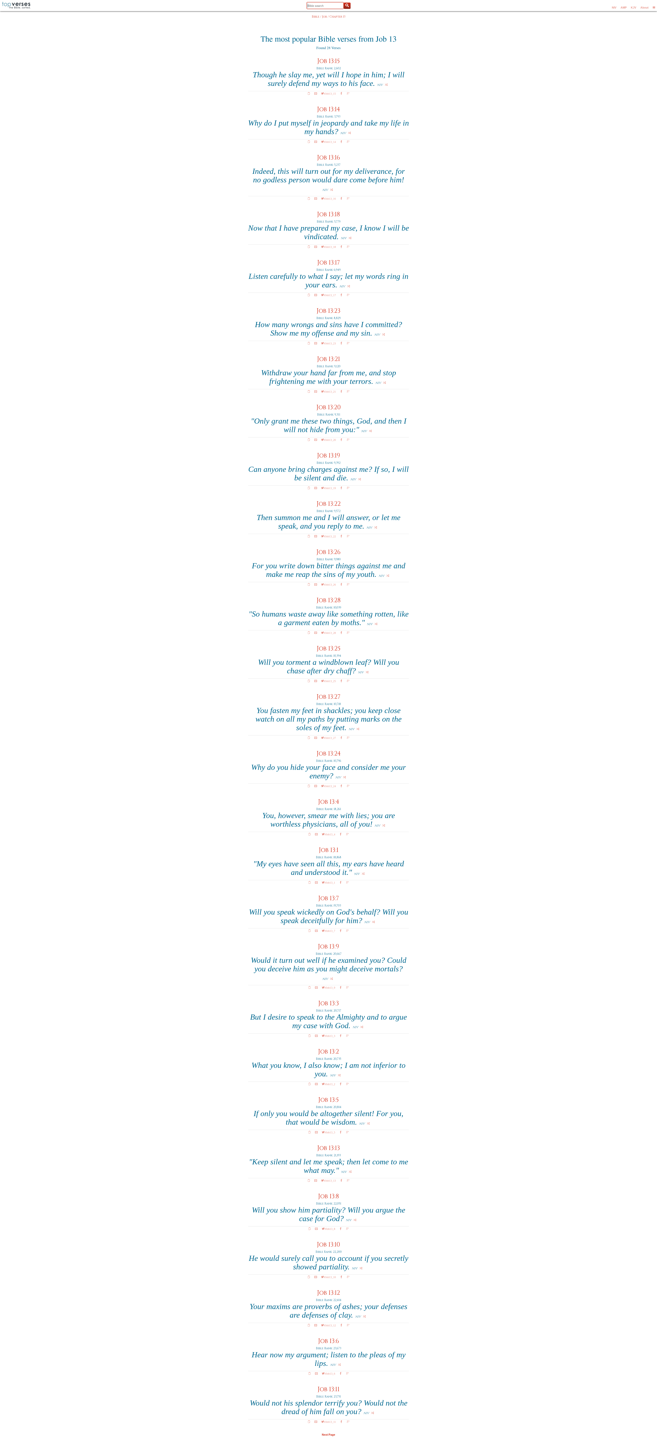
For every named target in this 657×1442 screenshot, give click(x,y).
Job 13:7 (328, 898)
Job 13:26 (328, 552)
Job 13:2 (328, 1052)
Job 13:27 (328, 697)
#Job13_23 (330, 343)
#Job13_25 (330, 681)
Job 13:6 (328, 1341)
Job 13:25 (328, 649)
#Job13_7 (330, 930)
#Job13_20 (330, 439)
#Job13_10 (330, 1277)
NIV (614, 7)
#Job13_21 (330, 391)
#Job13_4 (330, 834)
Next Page (328, 1434)
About (644, 7)
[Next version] (386, 84)
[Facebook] (341, 93)
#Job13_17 (330, 295)
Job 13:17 (328, 263)
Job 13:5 (328, 1100)
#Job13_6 (330, 1373)
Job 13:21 (328, 359)
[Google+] (348, 93)
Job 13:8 (328, 1196)
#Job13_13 (330, 1180)
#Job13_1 (330, 882)
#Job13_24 (330, 786)
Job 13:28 (329, 600)
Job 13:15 (328, 61)
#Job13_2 (330, 1084)
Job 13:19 (328, 456)
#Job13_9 (330, 987)
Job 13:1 (328, 850)
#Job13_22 (330, 536)
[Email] (316, 93)
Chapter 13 (337, 17)
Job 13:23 (328, 311)
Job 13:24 (329, 754)
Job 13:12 (328, 1293)
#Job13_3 (330, 1035)
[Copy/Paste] (309, 93)
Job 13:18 (328, 214)
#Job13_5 (330, 1132)
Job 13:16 (328, 158)
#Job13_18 (330, 246)
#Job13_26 (330, 584)
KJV (633, 7)
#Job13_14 (330, 141)
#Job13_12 (330, 1325)
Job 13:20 (328, 407)
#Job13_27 (330, 737)
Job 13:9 (328, 947)
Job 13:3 (328, 1003)
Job (324, 17)
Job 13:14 (328, 109)
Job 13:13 (328, 1148)
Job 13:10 (328, 1245)
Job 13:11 (328, 1389)
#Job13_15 (330, 93)
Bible (315, 17)
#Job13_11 (330, 1421)
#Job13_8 (330, 1228)
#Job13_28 (330, 632)
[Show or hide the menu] (654, 7)
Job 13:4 (328, 802)
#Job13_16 (330, 198)
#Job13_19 (330, 488)
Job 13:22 (329, 504)
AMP (624, 7)
